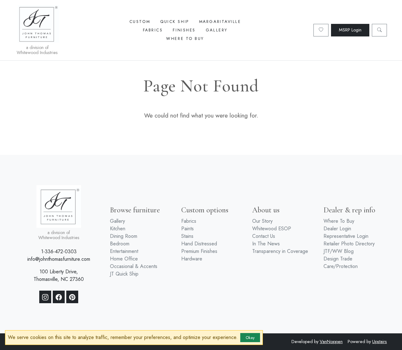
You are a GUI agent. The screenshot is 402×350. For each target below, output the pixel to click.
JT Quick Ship (124, 273)
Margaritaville (220, 22)
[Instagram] (45, 297)
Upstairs (379, 341)
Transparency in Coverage (280, 251)
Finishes (184, 30)
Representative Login (345, 236)
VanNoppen (331, 341)
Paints (187, 228)
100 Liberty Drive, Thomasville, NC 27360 (59, 275)
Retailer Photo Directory (349, 243)
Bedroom (119, 243)
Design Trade (337, 258)
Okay (250, 338)
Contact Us (263, 236)
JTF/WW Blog (338, 251)
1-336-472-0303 (59, 251)
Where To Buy (185, 38)
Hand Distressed (199, 243)
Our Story (262, 221)
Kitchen (117, 228)
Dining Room (123, 236)
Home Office (124, 258)
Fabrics (153, 30)
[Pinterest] (72, 297)
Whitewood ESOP (271, 228)
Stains (187, 236)
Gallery (217, 30)
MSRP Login (350, 30)
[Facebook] (59, 297)
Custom (139, 22)
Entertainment (124, 251)
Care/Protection (340, 266)
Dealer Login (337, 228)
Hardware (191, 258)
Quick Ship (174, 22)
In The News (266, 243)
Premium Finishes (199, 251)
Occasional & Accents (133, 266)
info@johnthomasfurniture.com (58, 259)
